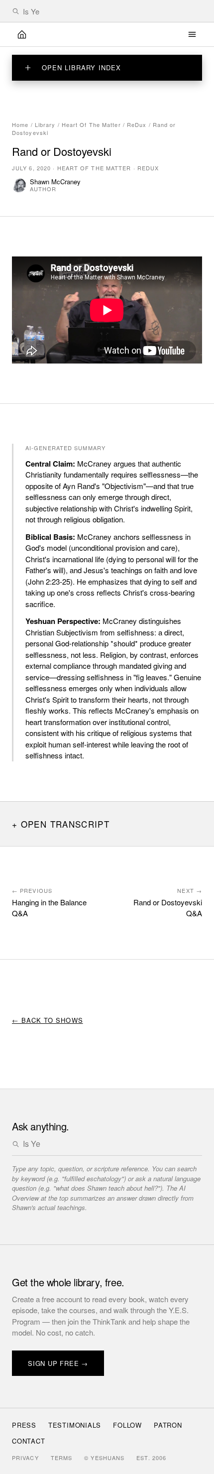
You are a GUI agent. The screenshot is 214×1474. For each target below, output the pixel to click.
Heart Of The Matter (91, 124)
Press (24, 1425)
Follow (127, 1425)
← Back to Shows (47, 1020)
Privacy (25, 1458)
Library (45, 124)
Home (20, 124)
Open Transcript (65, 824)
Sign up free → (58, 1363)
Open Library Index (81, 67)
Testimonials (74, 1425)
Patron (168, 1425)
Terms (62, 1458)
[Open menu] (192, 34)
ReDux (137, 124)
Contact (28, 1441)
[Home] (22, 34)
